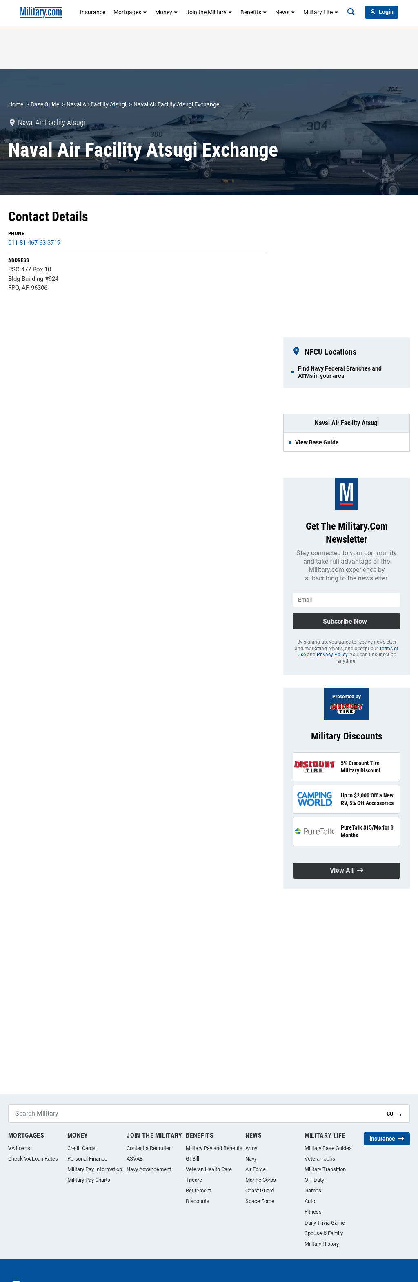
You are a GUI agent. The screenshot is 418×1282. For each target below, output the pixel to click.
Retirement (198, 1190)
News (282, 12)
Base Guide (45, 104)
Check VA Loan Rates (33, 1159)
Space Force (259, 1201)
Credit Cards (81, 1148)
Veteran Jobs (320, 1159)
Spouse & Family (324, 1233)
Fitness (313, 1212)
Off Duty (314, 1180)
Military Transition (325, 1169)
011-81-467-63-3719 (34, 242)
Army (251, 1148)
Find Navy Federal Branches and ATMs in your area (340, 372)
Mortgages (127, 12)
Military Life (318, 12)
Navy (251, 1159)
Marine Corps (260, 1180)
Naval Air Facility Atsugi (96, 104)
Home (15, 104)
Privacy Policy (332, 655)
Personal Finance (87, 1159)
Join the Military (206, 12)
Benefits (250, 12)
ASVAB (135, 1159)
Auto (310, 1201)
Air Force (255, 1169)
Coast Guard (259, 1190)
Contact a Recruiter (149, 1148)
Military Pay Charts (88, 1180)
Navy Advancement (149, 1169)
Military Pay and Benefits (214, 1148)
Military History (322, 1244)
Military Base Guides (328, 1148)
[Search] (351, 12)
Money (163, 12)
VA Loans (19, 1148)
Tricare (194, 1180)
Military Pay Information (94, 1169)
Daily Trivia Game (325, 1223)
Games (313, 1190)
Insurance (92, 12)
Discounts (197, 1201)
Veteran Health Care (209, 1169)
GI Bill (192, 1159)
